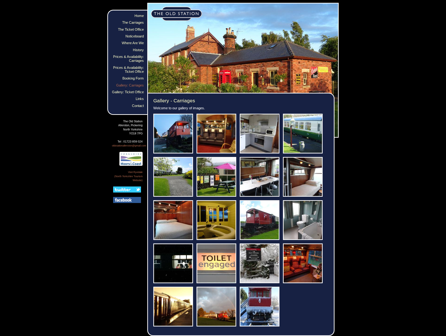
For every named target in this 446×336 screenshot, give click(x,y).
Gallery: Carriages (130, 85)
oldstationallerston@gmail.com (129, 145)
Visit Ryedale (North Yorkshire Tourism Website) (128, 176)
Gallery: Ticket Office (128, 92)
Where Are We (133, 43)
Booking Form (133, 78)
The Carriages (133, 22)
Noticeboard (134, 36)
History (138, 50)
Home (139, 16)
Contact (138, 106)
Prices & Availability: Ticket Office (128, 69)
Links (140, 99)
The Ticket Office (131, 29)
